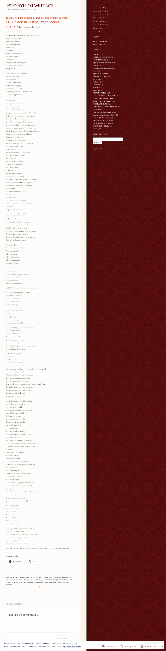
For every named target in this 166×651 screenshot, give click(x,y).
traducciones (61, 582)
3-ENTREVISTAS (99, 60)
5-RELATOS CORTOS (100, 76)
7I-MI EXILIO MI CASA (101, 126)
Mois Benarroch (28, 582)
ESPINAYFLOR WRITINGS (29, 5)
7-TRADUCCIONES (24, 577)
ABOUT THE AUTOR (100, 41)
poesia (51, 582)
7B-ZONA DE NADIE (100, 104)
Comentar (62, 638)
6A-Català (96, 82)
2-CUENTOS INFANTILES (102, 57)
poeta (54, 582)
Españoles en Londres (100, 73)
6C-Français (97, 87)
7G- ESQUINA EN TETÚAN (102, 120)
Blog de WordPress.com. (100, 149)
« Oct (94, 31)
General (95, 129)
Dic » (99, 31)
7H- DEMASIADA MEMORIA (103, 123)
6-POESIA (14, 577)
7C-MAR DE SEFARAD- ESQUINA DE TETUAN (46, 577)
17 (103, 21)
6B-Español (96, 84)
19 (107, 21)
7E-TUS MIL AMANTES (101, 118)
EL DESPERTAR (49, 580)
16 (101, 21)
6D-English (96, 90)
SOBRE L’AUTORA (99, 44)
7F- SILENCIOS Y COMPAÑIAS (104, 95)
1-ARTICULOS (98, 54)
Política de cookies (74, 646)
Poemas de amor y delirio (41, 582)
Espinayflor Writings (61, 580)
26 (107, 24)
